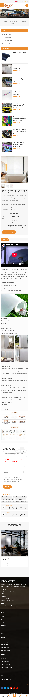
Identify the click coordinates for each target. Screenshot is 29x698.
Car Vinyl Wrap (4, 658)
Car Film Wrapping (7, 34)
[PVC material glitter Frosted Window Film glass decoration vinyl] (7, 69)
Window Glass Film (5, 673)
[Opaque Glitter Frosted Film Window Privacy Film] (14, 543)
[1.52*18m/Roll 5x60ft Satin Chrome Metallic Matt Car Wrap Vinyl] (7, 134)
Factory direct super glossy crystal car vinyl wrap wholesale (19, 105)
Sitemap (3, 631)
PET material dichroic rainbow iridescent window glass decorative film (19, 118)
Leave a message (14, 695)
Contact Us (3, 625)
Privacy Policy (19, 693)
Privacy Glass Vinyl (6, 497)
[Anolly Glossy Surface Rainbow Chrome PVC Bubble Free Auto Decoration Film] (7, 147)
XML (2, 634)
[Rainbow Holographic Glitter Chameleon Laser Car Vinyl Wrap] (7, 82)
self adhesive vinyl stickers (7, 676)
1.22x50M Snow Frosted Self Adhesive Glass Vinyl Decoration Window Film (13, 460)
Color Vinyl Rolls (6, 37)
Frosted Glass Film (6, 501)
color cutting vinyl (5, 661)
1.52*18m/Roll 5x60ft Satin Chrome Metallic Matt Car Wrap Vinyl (19, 131)
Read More (15, 58)
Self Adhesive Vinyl (7, 41)
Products (3, 622)
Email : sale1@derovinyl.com (7, 605)
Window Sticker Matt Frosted (20, 501)
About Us (3, 619)
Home (4, 20)
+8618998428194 (7, 599)
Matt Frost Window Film (7, 499)
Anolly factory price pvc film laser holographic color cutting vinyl (20, 92)
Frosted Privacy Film (20, 499)
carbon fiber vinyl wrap (6, 667)
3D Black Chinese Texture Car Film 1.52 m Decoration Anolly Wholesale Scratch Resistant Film (19, 54)
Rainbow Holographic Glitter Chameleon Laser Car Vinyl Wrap (20, 80)
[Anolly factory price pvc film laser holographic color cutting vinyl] (7, 95)
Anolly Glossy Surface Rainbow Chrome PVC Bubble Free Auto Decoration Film (18, 144)
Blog (2, 628)
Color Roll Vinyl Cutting (6, 664)
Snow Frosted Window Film (19, 497)
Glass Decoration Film (13, 20)
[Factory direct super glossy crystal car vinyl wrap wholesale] (7, 108)
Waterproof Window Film (6, 670)
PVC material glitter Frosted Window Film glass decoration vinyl (20, 67)
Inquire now (8, 232)
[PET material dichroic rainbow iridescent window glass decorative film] (7, 121)
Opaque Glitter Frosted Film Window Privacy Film (14, 560)
